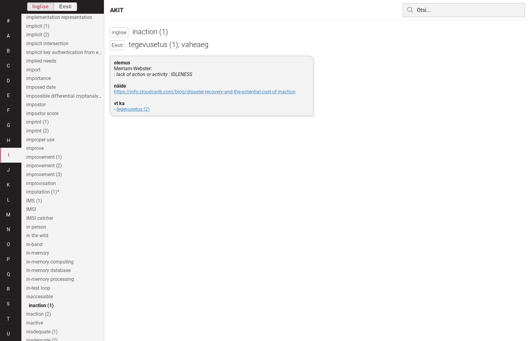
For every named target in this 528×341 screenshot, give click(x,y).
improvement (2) (44, 166)
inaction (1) (41, 305)
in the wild (37, 235)
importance (38, 78)
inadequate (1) (42, 332)
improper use (40, 140)
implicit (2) (38, 35)
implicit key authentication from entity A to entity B (65, 52)
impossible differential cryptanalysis (65, 96)
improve (35, 148)
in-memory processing (50, 279)
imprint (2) (37, 131)
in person (36, 227)
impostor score (42, 113)
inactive (34, 323)
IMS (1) (34, 201)
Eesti (65, 6)
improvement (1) (44, 157)
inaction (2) (38, 314)
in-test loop (38, 288)
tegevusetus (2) (133, 109)
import (33, 70)
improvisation (41, 183)
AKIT (116, 10)
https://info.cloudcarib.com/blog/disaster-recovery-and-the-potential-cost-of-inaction (204, 92)
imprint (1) (37, 122)
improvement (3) (44, 174)
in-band (34, 244)
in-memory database (48, 270)
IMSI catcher (39, 218)
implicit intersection (47, 43)
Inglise (40, 6)
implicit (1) (38, 26)
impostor (36, 104)
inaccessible (39, 296)
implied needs (41, 61)
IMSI (31, 209)
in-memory (37, 253)
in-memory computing (50, 262)
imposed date (41, 87)
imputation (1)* (42, 192)
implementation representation (59, 17)
